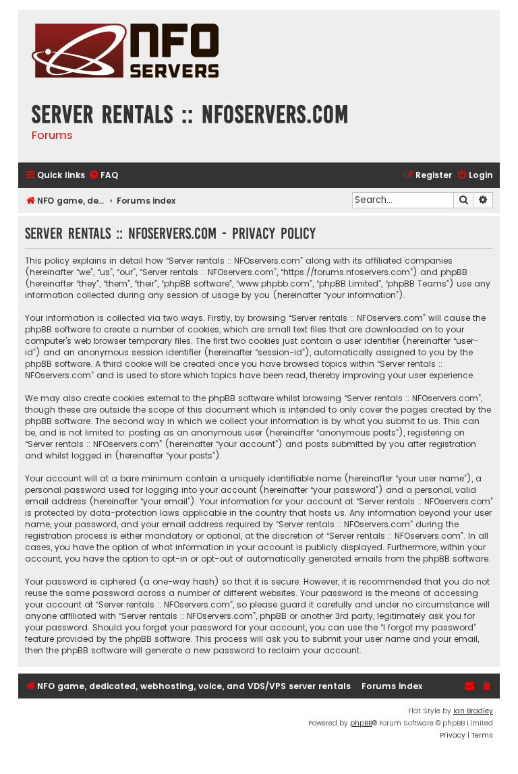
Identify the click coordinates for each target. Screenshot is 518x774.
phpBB (361, 723)
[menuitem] (103, 176)
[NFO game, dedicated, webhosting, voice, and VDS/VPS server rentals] (125, 52)
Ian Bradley (473, 711)
